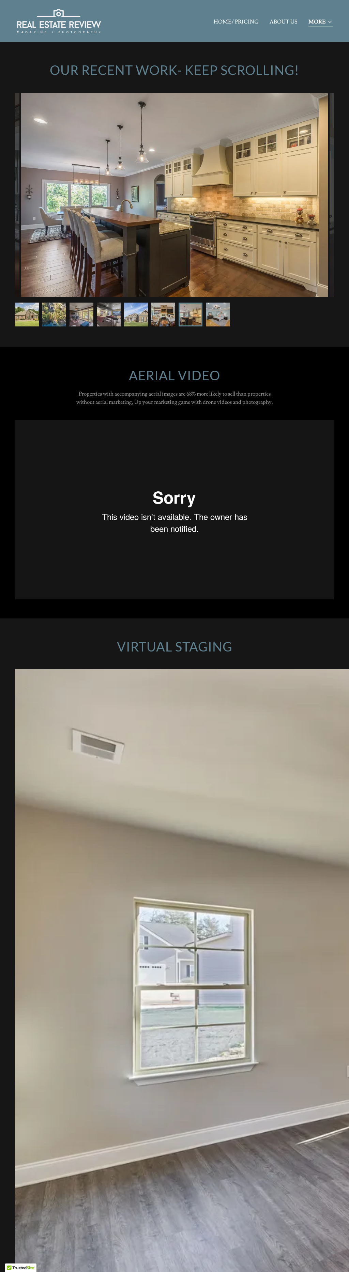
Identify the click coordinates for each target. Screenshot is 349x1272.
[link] (59, 19)
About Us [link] (284, 21)
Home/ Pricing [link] (236, 21)
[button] (320, 22)
